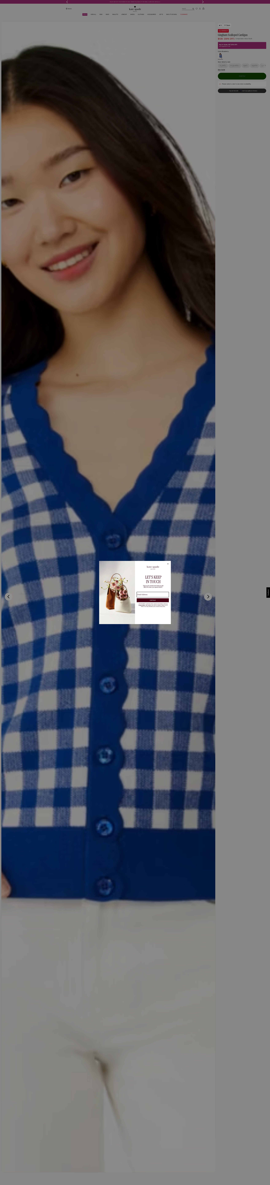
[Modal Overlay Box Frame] (135, 592)
